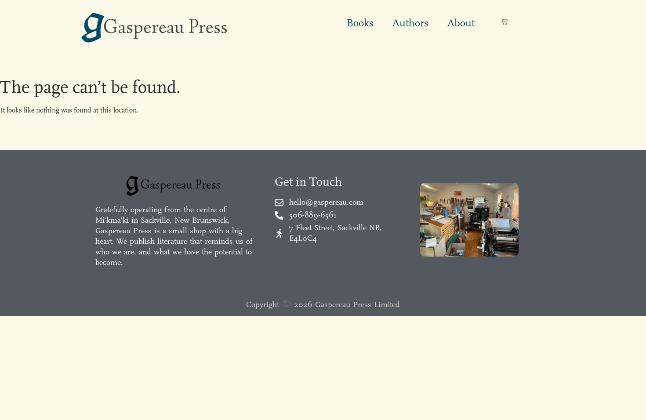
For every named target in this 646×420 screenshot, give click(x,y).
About (461, 23)
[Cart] (504, 21)
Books (360, 23)
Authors (410, 23)
